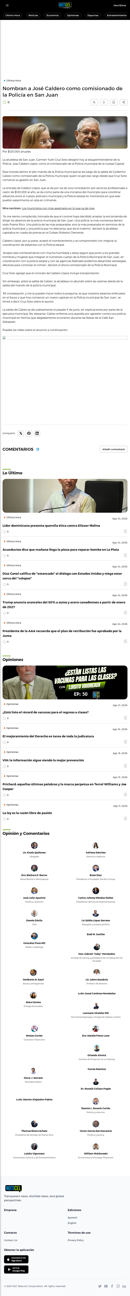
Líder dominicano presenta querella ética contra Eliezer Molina (51, 525)
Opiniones (73, 15)
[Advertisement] (65, 45)
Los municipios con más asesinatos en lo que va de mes (58, 208)
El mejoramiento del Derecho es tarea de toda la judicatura (48, 736)
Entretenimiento (117, 15)
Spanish (72, 1217)
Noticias (33, 15)
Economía (53, 15)
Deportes (93, 15)
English (72, 1223)
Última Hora (12, 15)
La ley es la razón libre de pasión (27, 813)
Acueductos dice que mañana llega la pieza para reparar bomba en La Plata (61, 549)
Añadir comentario (113, 449)
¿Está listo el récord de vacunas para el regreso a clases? (46, 712)
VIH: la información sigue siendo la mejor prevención (43, 760)
